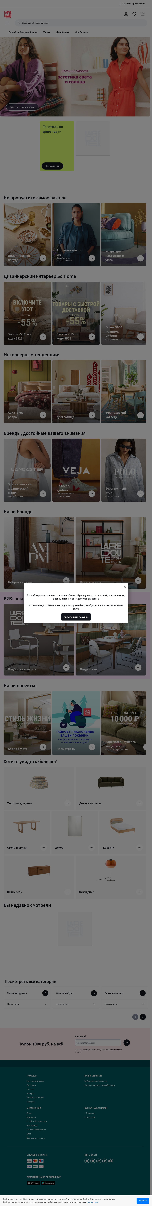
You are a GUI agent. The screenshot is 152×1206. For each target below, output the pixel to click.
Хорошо (143, 1200)
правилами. (92, 1202)
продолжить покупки (76, 617)
